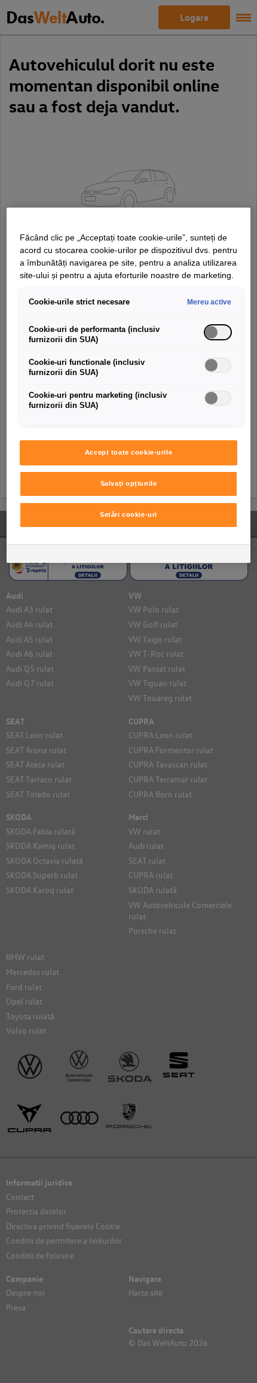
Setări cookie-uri (128, 514)
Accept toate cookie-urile (128, 452)
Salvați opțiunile (128, 483)
